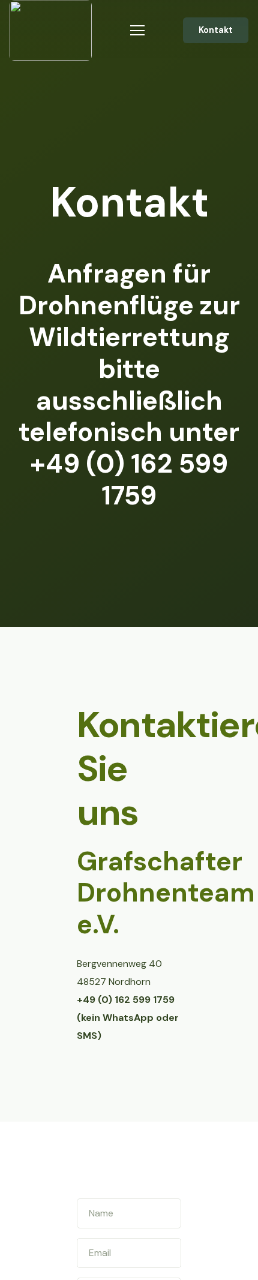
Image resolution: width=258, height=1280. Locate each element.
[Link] (51, 31)
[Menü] (137, 31)
